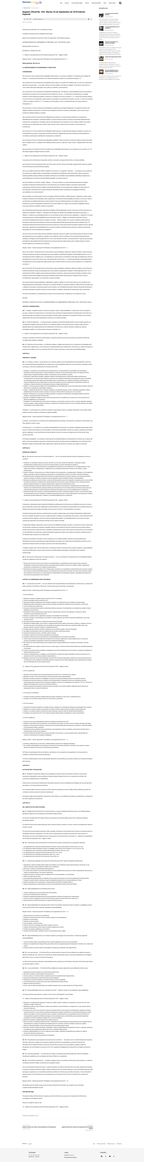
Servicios (87, 3)
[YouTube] (109, 1156)
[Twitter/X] (105, 1156)
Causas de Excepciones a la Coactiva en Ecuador (111, 42)
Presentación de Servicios (70, 1157)
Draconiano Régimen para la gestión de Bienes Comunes (111, 71)
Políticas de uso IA (111, 1143)
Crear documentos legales (77, 3)
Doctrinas (67, 3)
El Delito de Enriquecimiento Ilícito (113, 56)
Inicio (61, 3)
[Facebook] (101, 1156)
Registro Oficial (27, 7)
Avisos (104, 3)
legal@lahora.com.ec (69, 1155)
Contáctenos (119, 1143)
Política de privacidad (101, 1143)
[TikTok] (114, 1156)
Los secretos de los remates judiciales (111, 14)
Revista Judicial (112, 3)
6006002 (37, 1156)
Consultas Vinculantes (96, 3)
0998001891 (31, 1156)
